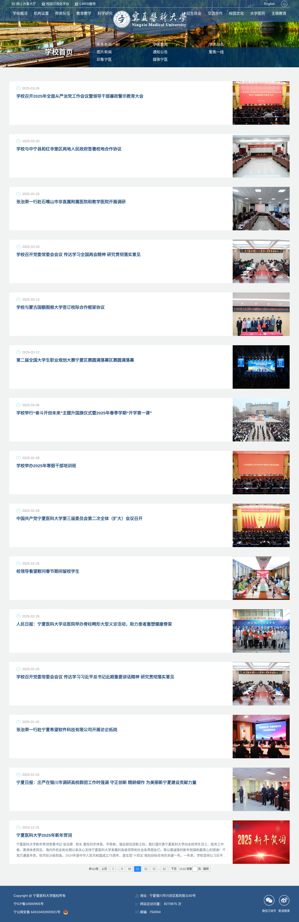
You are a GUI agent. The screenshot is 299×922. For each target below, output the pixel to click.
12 (145, 869)
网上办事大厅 (26, 4)
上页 (104, 869)
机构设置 (41, 13)
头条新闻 (104, 44)
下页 (174, 869)
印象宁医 (104, 59)
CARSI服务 (87, 4)
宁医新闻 (160, 44)
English (269, 4)
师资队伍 (62, 13)
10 (129, 869)
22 (164, 869)
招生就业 (193, 13)
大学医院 (257, 13)
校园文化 (236, 13)
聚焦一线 (216, 52)
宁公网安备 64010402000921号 (37, 912)
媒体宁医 (160, 59)
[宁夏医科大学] (149, 19)
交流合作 (215, 13)
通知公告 (160, 52)
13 (154, 869)
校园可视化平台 (57, 4)
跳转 (206, 869)
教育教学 (83, 13)
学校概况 (20, 13)
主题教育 (278, 13)
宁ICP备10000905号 (29, 904)
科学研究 (105, 13)
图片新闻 (104, 52)
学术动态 (216, 44)
